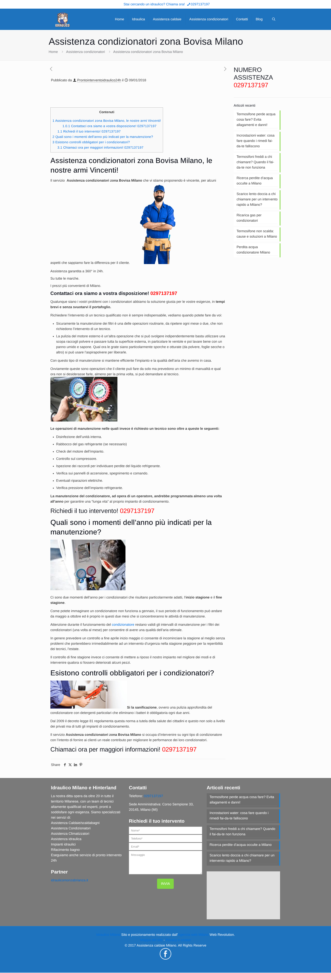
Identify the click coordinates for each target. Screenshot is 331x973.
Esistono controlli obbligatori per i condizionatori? (91, 142)
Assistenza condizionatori (85, 52)
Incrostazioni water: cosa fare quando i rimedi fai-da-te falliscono (255, 140)
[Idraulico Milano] (62, 19)
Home (53, 52)
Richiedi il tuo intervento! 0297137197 (89, 131)
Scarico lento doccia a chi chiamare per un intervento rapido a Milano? (257, 199)
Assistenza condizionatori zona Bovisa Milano (148, 52)
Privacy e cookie (178, 940)
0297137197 (200, 4)
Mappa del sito (151, 940)
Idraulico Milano (108, 935)
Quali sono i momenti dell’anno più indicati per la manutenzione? (102, 137)
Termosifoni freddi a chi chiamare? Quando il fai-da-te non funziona (255, 162)
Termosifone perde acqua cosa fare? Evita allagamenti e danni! (256, 119)
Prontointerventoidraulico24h (99, 80)
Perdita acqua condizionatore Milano (253, 249)
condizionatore (123, 624)
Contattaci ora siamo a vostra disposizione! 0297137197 (109, 126)
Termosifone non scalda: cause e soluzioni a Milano (257, 233)
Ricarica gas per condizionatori (249, 217)
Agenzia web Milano (193, 935)
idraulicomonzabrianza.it (69, 880)
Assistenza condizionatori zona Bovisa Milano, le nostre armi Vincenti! (106, 121)
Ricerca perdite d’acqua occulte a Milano (255, 180)
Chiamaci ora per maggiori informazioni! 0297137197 (100, 147)
